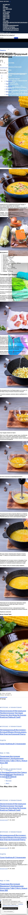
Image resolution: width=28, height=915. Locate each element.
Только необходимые (8, 911)
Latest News (6, 12)
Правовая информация (11, 25)
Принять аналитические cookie (10, 908)
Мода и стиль (9, 62)
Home (4, 10)
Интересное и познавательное (15, 55)
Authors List (6, 4)
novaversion (4, 67)
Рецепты (8, 70)
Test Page (5, 21)
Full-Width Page (7, 9)
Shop (4, 19)
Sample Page (6, 15)
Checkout (5, 7)
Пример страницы (9, 27)
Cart (4, 6)
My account (6, 13)
